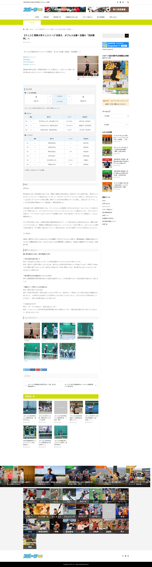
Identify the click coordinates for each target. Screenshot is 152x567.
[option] (15, 476)
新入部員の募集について (109, 221)
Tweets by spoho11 (107, 49)
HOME (37, 17)
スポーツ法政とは (87, 17)
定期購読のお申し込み (72, 17)
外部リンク (105, 215)
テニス (32, 22)
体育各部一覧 (57, 17)
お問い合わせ (113, 17)
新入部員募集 (101, 17)
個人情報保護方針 (107, 212)
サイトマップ (106, 206)
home (104, 200)
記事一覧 (104, 224)
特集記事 (46, 17)
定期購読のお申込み (107, 218)
